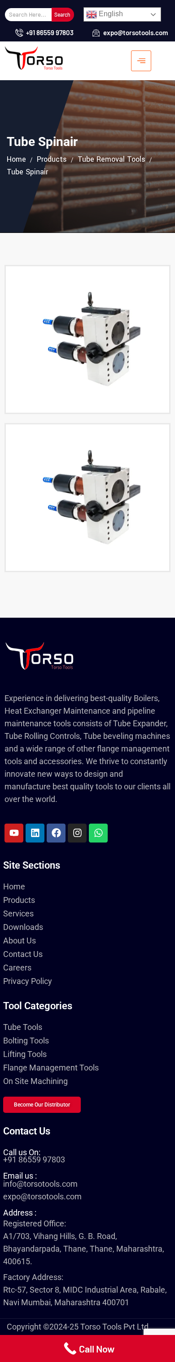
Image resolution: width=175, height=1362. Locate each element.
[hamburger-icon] (141, 60)
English (110, 14)
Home (16, 159)
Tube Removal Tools (111, 159)
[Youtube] (13, 833)
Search (62, 14)
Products (52, 159)
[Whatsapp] (98, 833)
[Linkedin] (35, 833)
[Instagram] (77, 833)
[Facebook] (56, 833)
